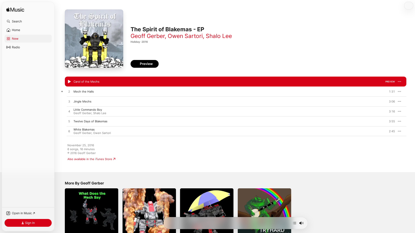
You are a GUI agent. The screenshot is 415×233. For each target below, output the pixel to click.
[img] (15, 9)
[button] (28, 21)
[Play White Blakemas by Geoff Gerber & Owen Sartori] (69, 131)
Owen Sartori (185, 36)
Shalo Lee (219, 36)
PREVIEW (390, 81)
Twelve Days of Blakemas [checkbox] (90, 121)
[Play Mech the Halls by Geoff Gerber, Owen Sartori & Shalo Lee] (69, 92)
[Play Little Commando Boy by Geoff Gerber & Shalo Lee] (69, 111)
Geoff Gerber (148, 36)
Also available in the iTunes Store (89, 159)
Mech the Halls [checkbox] (83, 91)
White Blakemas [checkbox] (84, 129)
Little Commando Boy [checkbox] (87, 109)
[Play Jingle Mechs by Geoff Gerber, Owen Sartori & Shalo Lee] (69, 102)
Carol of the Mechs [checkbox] (86, 81)
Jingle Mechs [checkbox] (82, 101)
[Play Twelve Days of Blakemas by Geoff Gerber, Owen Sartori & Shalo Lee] (69, 121)
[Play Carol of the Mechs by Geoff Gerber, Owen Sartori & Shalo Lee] (69, 82)
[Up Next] (294, 223)
